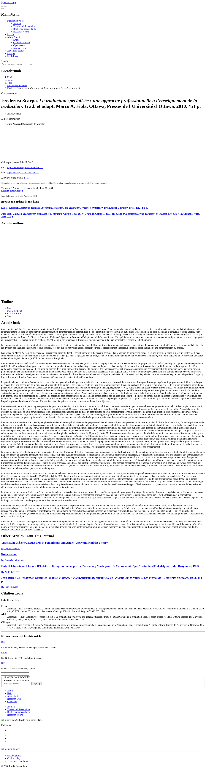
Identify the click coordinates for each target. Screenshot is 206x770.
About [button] (10, 37)
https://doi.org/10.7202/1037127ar (23, 172)
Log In (10, 34)
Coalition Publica (21, 42)
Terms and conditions (17, 761)
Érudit (16, 40)
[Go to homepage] (8, 2)
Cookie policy (14, 758)
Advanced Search (15, 50)
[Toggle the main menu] (2, 8)
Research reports (21, 31)
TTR (9, 82)
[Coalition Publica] (10, 749)
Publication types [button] (15, 20)
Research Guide (14, 699)
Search (4, 61)
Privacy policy (14, 755)
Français (11, 53)
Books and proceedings (24, 29)
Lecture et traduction (17, 85)
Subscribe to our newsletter (16, 680)
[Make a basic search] (31, 64)
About (17, 37)
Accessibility (13, 696)
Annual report (20, 48)
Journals (17, 23)
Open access (19, 45)
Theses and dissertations (24, 26)
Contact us (12, 701)
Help (9, 693)
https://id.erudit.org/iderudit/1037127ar (25, 167)
